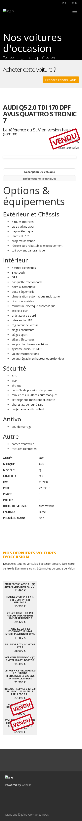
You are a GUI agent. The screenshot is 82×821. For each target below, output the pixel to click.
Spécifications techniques (40, 178)
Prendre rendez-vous (60, 80)
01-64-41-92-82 (69, 3)
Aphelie (26, 785)
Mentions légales (16, 814)
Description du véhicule (39, 171)
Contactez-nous (38, 814)
